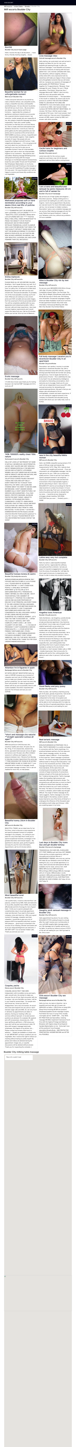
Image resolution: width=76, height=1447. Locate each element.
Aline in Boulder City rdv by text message (53, 281)
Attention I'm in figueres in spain (20, 668)
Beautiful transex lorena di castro (20, 574)
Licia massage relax (48, 56)
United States (18, 6)
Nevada (27, 6)
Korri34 (8, 47)
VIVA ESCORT (8, 3)
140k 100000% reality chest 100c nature (20, 455)
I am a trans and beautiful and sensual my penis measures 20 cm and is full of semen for (55, 188)
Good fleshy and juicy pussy (52, 686)
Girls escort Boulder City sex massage (52, 996)
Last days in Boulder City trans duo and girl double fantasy (53, 843)
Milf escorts (8, 6)
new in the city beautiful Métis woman (53, 456)
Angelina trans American (50, 612)
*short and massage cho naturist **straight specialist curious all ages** (20, 736)
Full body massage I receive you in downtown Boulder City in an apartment (55, 358)
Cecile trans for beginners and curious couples (53, 149)
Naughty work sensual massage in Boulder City (55, 911)
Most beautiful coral (14, 895)
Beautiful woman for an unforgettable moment (15, 93)
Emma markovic (12, 277)
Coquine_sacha (12, 985)
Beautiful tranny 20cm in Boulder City (20, 821)
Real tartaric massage (49, 739)
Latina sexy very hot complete (53, 557)
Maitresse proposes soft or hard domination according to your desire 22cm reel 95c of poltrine (20, 202)
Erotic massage (12, 376)
